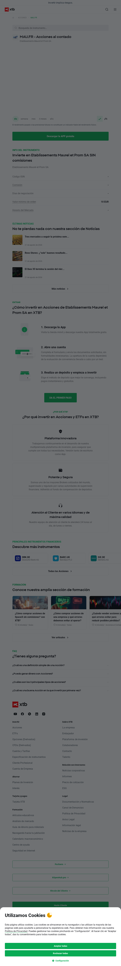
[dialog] (60, 936)
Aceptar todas (60, 946)
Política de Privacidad (16, 931)
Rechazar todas (60, 953)
